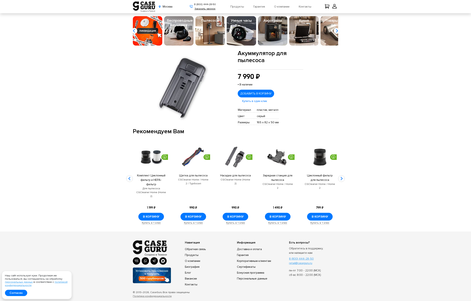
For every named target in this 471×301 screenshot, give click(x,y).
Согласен (16, 293)
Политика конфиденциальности (152, 296)
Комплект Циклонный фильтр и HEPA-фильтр (151, 180)
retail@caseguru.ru (300, 263)
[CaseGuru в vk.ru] (136, 261)
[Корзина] (328, 6)
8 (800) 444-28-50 (205, 4)
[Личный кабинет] (334, 6)
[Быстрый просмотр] (151, 157)
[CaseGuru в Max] (163, 261)
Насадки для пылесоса (235, 175)
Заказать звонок (204, 8)
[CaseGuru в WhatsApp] (145, 261)
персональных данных (19, 282)
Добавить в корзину (256, 93)
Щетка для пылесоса (193, 175)
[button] (134, 31)
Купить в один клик (254, 101)
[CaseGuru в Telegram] (154, 261)
